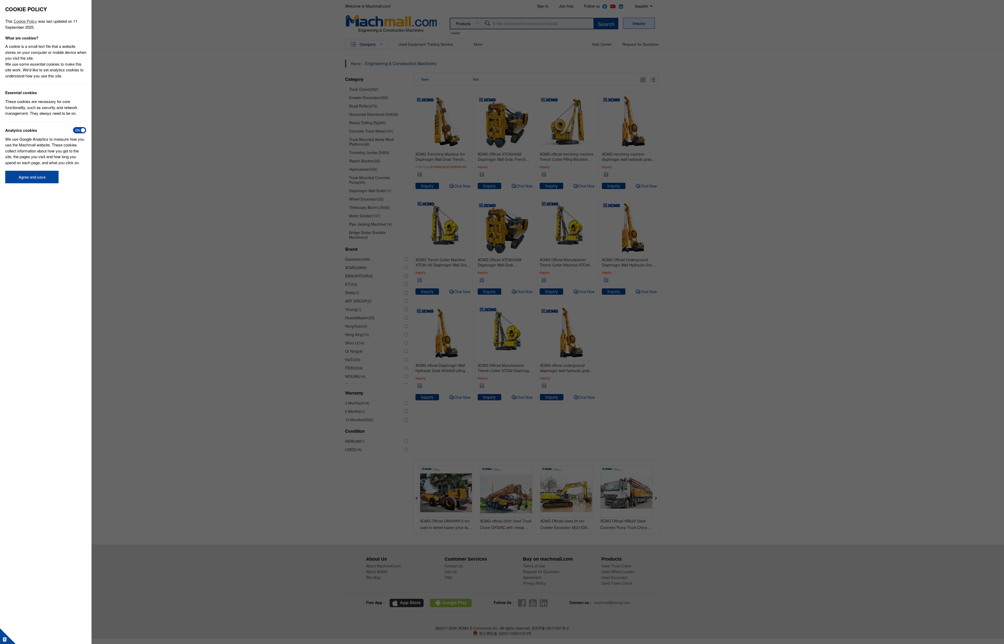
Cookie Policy (25, 21)
